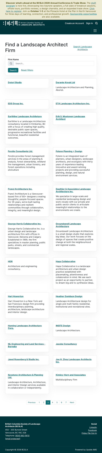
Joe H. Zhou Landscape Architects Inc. (74, 360)
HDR (10, 261)
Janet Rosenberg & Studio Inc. (23, 359)
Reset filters (27, 70)
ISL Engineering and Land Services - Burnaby (26, 345)
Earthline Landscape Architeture (25, 116)
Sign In (89, 23)
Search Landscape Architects (82, 48)
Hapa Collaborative (65, 261)
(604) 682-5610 (22, 435)
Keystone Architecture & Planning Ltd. (25, 376)
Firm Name (13, 59)
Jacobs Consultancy (66, 344)
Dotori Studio (15, 82)
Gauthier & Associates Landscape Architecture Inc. (73, 190)
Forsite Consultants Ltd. (20, 151)
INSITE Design (63, 325)
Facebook (92, 430)
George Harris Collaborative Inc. (24, 223)
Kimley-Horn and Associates (71, 375)
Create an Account (74, 23)
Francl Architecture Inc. (20, 189)
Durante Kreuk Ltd (65, 82)
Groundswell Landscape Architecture (68, 225)
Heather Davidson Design (69, 296)
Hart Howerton (16, 296)
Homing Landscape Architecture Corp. (25, 326)
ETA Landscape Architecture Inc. (73, 103)
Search (13, 70)
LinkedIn (93, 427)
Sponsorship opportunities (83, 14)
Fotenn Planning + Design (69, 151)
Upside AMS (91, 449)
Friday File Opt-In (89, 433)
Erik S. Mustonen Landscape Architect (70, 117)
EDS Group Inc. (16, 103)
